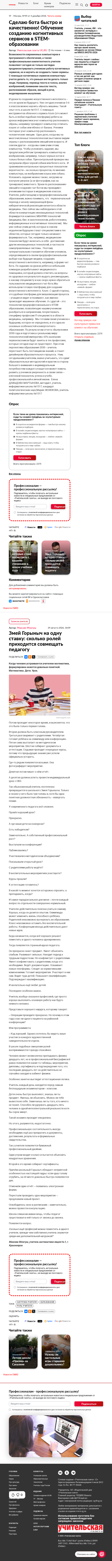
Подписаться (59, 506)
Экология (12, 1489)
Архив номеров (49, 5)
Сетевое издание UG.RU (42, 1495)
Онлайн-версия (39, 1519)
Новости (23, 3)
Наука (11, 1479)
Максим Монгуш (26, 627)
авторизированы (17, 588)
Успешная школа (40, 1476)
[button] (17, 601)
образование (47, 1302)
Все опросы (15, 474)
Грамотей (12, 1502)
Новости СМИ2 (10, 608)
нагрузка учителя (27, 1302)
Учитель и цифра (15, 1512)
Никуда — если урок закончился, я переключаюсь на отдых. (40, 450)
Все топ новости (82, 132)
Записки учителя (51, 551)
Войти (96, 5)
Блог (36, 3)
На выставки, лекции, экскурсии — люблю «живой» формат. (39, 438)
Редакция (12, 1527)
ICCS (35, 1523)
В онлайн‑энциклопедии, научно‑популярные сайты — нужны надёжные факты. (40, 431)
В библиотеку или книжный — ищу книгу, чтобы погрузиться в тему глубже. (37, 444)
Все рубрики (13, 1515)
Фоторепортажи (41, 1527)
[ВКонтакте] (26, 657)
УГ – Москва (38, 1499)
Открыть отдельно (84, 337)
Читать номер (54, 15)
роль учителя (24, 1306)
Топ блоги (82, 145)
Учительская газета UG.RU (32, 50)
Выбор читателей (89, 18)
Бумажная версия (40, 1515)
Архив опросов (82, 340)
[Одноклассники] (29, 657)
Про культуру (14, 1482)
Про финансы (14, 1505)
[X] (33, 657)
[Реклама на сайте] (101, 1554)
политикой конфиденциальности (42, 512)
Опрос (81, 235)
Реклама (12, 1531)
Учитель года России (41, 1485)
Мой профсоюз (39, 1502)
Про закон (13, 1485)
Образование (14, 1476)
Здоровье (12, 1508)
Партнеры (13, 1534)
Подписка (64, 3)
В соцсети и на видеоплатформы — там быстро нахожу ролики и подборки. (41, 425)
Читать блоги (87, 226)
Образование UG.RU (20, 547)
